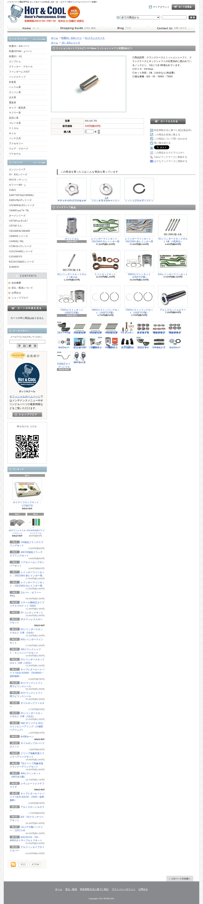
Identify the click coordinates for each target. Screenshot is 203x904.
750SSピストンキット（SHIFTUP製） (71, 311)
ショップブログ (124, 28)
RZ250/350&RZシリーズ (21, 261)
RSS (23, 864)
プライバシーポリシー (123, 889)
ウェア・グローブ (18, 148)
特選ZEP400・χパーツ (20, 51)
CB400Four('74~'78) (19, 210)
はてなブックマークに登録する (170, 161)
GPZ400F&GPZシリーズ (21, 205)
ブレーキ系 (15, 123)
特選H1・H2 (15, 56)
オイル (12, 133)
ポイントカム (72, 238)
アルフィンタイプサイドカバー (143, 347)
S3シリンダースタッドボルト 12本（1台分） (80, 332)
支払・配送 (71, 889)
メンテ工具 (15, 138)
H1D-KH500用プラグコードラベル (36, 531)
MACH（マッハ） (18, 179)
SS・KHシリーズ (18, 174)
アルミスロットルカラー (173, 309)
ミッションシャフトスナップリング (139, 200)
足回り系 (13, 117)
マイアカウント (161, 7)
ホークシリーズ (17, 215)
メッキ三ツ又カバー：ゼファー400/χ (80, 347)
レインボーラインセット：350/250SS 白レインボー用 (105, 240)
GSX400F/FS (15, 256)
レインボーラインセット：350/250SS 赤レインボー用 (139, 240)
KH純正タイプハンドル (63, 365)
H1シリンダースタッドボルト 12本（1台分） (95, 332)
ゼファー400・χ (17, 184)
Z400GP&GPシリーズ (20, 200)
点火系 (12, 97)
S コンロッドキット (105, 274)
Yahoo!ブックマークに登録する (170, 157)
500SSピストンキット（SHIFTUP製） (139, 275)
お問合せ (171, 28)
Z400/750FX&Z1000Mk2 (21, 195)
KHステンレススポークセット (17, 531)
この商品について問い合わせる (170, 138)
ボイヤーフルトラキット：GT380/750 (27, 504)
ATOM (35, 864)
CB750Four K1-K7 (18, 220)
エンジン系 (15, 92)
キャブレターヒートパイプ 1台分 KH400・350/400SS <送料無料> (27, 673)
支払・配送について (77, 28)
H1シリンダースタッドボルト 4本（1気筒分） (173, 240)
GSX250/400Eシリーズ (21, 251)
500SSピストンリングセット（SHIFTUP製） (105, 311)
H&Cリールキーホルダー (80, 362)
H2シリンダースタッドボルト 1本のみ (71, 275)
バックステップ (17, 77)
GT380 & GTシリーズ (20, 246)
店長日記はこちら (27, 414)
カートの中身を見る (27, 308)
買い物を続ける (162, 143)
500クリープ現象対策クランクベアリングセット (159, 332)
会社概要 (16, 282)
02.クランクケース (95, 38)
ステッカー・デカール (21, 66)
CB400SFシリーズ (18, 236)
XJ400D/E (14, 267)
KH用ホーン (27, 736)
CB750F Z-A (15, 225)
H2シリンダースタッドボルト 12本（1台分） (111, 332)
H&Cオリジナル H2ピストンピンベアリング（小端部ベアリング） (27, 726)
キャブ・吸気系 (17, 107)
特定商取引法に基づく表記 (94, 889)
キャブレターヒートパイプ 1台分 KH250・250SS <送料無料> (27, 797)
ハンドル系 (15, 87)
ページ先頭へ (179, 878)
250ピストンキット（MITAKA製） (95, 347)
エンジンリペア (17, 169)
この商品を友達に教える (167, 134)
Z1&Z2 (12, 190)
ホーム (30, 28)
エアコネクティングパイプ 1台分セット (127, 347)
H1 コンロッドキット (32, 612)
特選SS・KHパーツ (19, 46)
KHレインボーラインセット (173, 274)
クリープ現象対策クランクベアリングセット (143, 332)
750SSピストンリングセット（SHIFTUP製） (139, 311)
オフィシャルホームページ (25, 396)
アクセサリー (16, 143)
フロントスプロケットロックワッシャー (105, 200)
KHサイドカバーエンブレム (159, 347)
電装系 (12, 102)
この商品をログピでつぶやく (169, 152)
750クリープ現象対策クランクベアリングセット (174, 332)
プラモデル (15, 153)
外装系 (12, 82)
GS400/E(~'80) (16, 241)
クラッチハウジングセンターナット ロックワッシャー (71, 200)
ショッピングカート (183, 7)
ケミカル (13, 128)
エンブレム (15, 61)
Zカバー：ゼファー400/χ (64, 332)
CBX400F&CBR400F (19, 231)
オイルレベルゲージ (64, 347)
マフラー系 (15, 112)
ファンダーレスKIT (19, 71)
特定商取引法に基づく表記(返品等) (172, 130)
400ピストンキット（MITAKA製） (111, 347)
